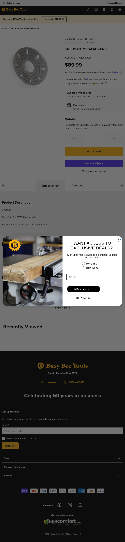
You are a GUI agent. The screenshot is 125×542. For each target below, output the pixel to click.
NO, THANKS (83, 298)
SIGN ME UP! (83, 289)
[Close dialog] (118, 239)
